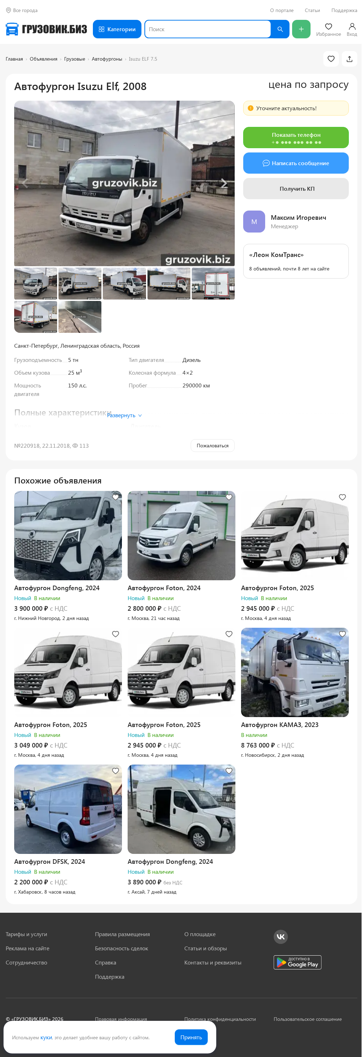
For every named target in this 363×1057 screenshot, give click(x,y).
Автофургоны (107, 58)
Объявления (43, 58)
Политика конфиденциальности (220, 1019)
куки (46, 1037)
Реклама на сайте (27, 948)
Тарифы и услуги (26, 934)
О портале (282, 10)
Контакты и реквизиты (212, 962)
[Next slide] (223, 183)
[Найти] (280, 29)
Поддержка (344, 10)
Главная (14, 58)
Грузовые (74, 58)
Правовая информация (121, 1019)
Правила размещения (122, 934)
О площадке (200, 934)
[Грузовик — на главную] (46, 29)
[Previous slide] (25, 183)
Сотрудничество (26, 962)
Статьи (312, 10)
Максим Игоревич (298, 217)
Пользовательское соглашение (308, 1019)
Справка (105, 962)
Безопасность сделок (121, 948)
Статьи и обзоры (205, 948)
